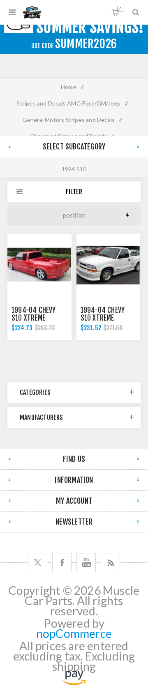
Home (68, 86)
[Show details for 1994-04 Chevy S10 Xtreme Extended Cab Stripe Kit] (39, 266)
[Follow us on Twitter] (37, 562)
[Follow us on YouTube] (86, 562)
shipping (74, 666)
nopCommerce (74, 633)
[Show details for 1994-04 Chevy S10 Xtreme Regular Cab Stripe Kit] (108, 266)
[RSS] (110, 562)
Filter (74, 192)
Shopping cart (120, 9)
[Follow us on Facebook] (62, 562)
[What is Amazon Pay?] (74, 681)
